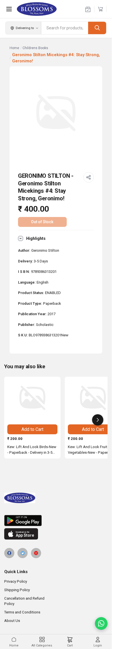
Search (97, 28)
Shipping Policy (17, 590)
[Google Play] (56, 520)
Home (14, 48)
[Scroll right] (97, 420)
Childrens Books (35, 48)
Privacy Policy (15, 581)
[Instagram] (36, 553)
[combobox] (64, 28)
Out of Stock (42, 222)
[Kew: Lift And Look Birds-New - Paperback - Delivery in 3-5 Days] (32, 398)
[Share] (88, 177)
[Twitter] (22, 553)
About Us (12, 621)
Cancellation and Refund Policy (24, 601)
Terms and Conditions (22, 612)
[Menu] (9, 9)
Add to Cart (32, 429)
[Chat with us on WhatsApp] (101, 623)
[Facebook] (9, 553)
